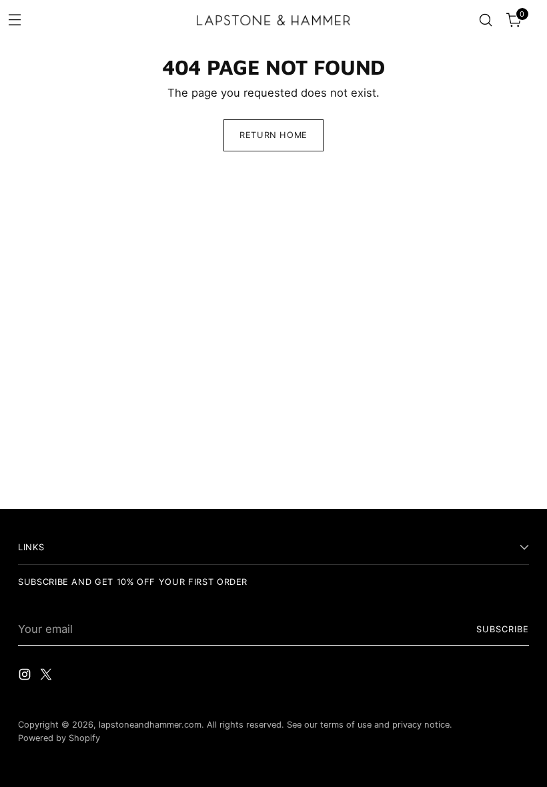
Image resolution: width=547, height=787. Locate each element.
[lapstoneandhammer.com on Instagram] (26, 677)
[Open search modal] (486, 20)
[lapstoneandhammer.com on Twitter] (47, 677)
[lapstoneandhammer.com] (273, 20)
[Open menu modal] (14, 19)
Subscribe (502, 629)
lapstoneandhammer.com (150, 725)
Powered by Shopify (59, 738)
